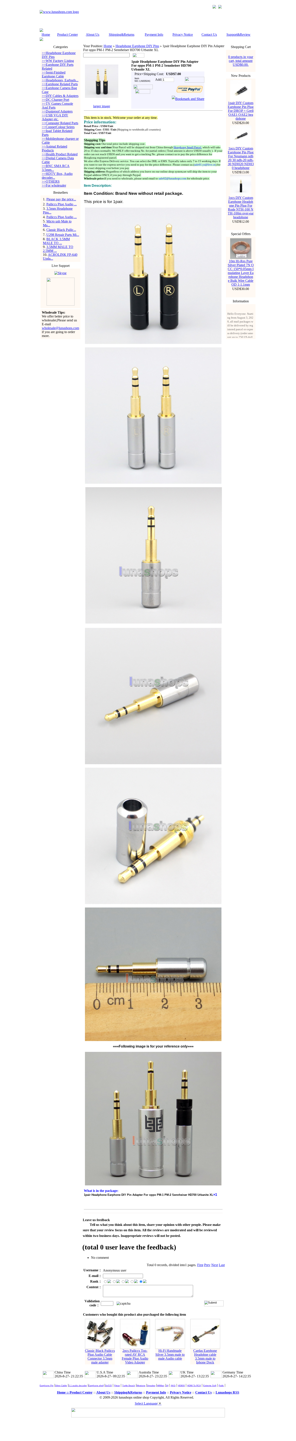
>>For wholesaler (54, 185)
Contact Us (209, 34)
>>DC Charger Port (55, 100)
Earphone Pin (47, 1385)
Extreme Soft (209, 1385)
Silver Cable (61, 1385)
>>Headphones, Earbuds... (60, 80)
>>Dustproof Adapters (57, 111)
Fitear (117, 1385)
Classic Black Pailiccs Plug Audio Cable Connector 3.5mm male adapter (100, 1356)
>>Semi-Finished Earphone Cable (53, 74)
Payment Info (154, 34)
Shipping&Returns (121, 34)
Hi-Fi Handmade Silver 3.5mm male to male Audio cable (170, 1354)
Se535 (108, 1385)
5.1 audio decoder (77, 1385)
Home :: (63, 1392)
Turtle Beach (128, 1385)
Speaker (151, 1385)
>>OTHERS (51, 181)
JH (167, 1385)
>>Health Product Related (60, 154)
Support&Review (238, 34)
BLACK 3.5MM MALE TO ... (56, 241)
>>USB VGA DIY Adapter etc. (55, 117)
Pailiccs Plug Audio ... (61, 204)
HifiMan (160, 1385)
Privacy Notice (182, 34)
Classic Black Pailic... (61, 230)
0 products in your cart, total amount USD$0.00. (240, 60)
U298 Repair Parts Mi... (62, 235)
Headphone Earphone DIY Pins (137, 46)
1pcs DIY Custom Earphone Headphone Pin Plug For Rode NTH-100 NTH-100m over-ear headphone (241, 207)
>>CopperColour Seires (58, 127)
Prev (207, 1265)
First (200, 1265)
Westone (141, 1385)
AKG (173, 1385)
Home (46, 34)
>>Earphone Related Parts (60, 84)
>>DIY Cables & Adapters (60, 96)
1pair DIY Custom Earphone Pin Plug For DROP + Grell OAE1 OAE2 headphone (241, 110)
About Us (92, 34)
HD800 (181, 1385)
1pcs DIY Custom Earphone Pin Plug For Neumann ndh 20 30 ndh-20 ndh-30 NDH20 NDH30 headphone (241, 158)
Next (214, 1265)
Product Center (67, 34)
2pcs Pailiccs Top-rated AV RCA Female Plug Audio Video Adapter (135, 1356)
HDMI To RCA (194, 1385)
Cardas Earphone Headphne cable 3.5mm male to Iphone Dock (205, 1356)
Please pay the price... (61, 199)
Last (222, 1265)
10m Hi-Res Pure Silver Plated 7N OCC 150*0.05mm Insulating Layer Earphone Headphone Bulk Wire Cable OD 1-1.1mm (241, 272)
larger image (101, 106)
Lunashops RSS (227, 1392)
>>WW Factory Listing (58, 61)
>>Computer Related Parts (60, 123)
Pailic (221, 1385)
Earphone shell (96, 1385)
